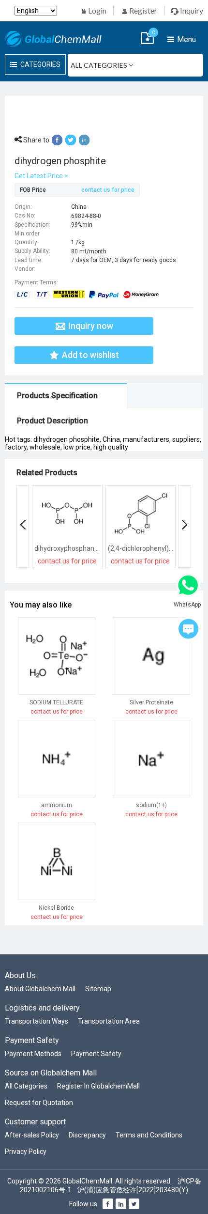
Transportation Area (109, 1021)
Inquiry (190, 10)
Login (96, 10)
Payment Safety (96, 1054)
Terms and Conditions (149, 1135)
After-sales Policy (32, 1135)
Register (142, 10)
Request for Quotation (39, 1102)
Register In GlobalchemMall (98, 1086)
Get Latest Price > (41, 176)
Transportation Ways (36, 1021)
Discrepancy (87, 1135)
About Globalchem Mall (40, 989)
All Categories (26, 1086)
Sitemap (98, 989)
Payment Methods (33, 1054)
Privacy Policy (25, 1151)
